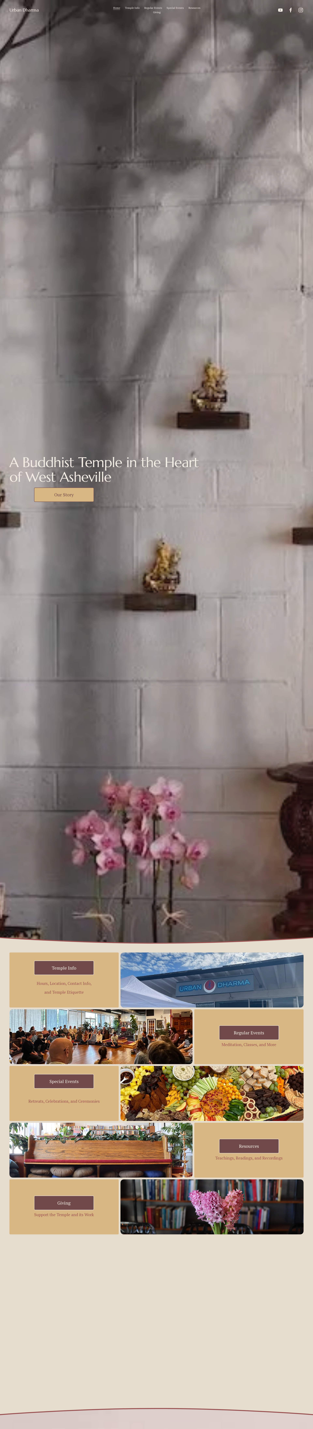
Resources (194, 8)
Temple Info (132, 8)
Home (116, 8)
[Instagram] (301, 10)
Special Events (175, 8)
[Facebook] (290, 10)
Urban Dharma (24, 10)
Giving (157, 12)
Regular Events (153, 8)
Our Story (64, 495)
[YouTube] (280, 10)
